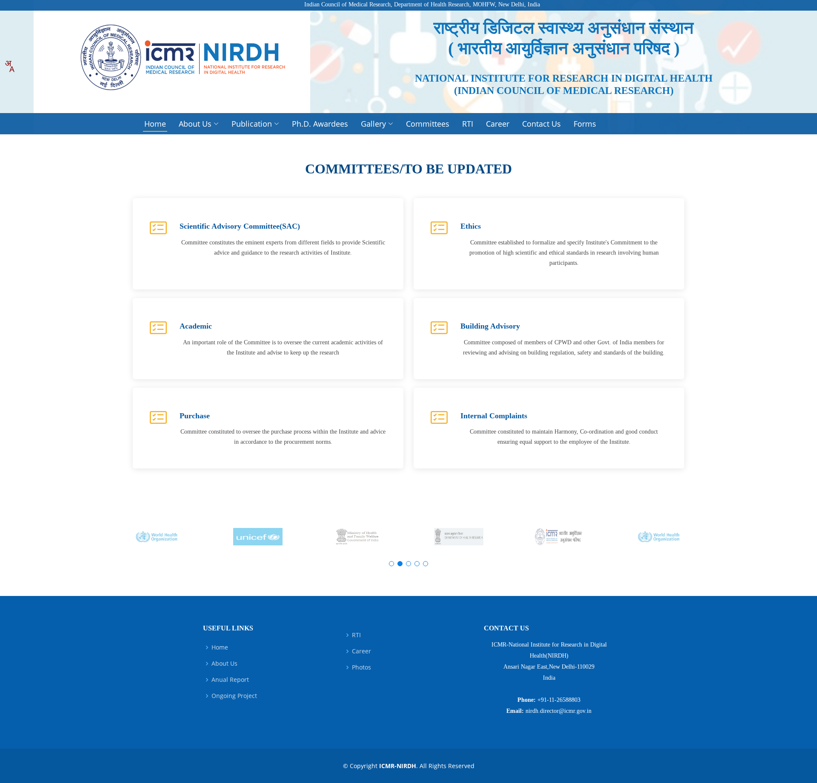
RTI (467, 124)
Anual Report (230, 680)
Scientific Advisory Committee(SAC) (240, 226)
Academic (196, 326)
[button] (391, 563)
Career (497, 124)
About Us (224, 664)
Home (155, 124)
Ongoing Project (234, 696)
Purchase (195, 415)
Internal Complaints (493, 415)
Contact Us (541, 124)
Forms (585, 124)
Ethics (470, 226)
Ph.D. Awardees (320, 124)
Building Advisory (490, 326)
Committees (427, 124)
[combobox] (9, 66)
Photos (361, 667)
